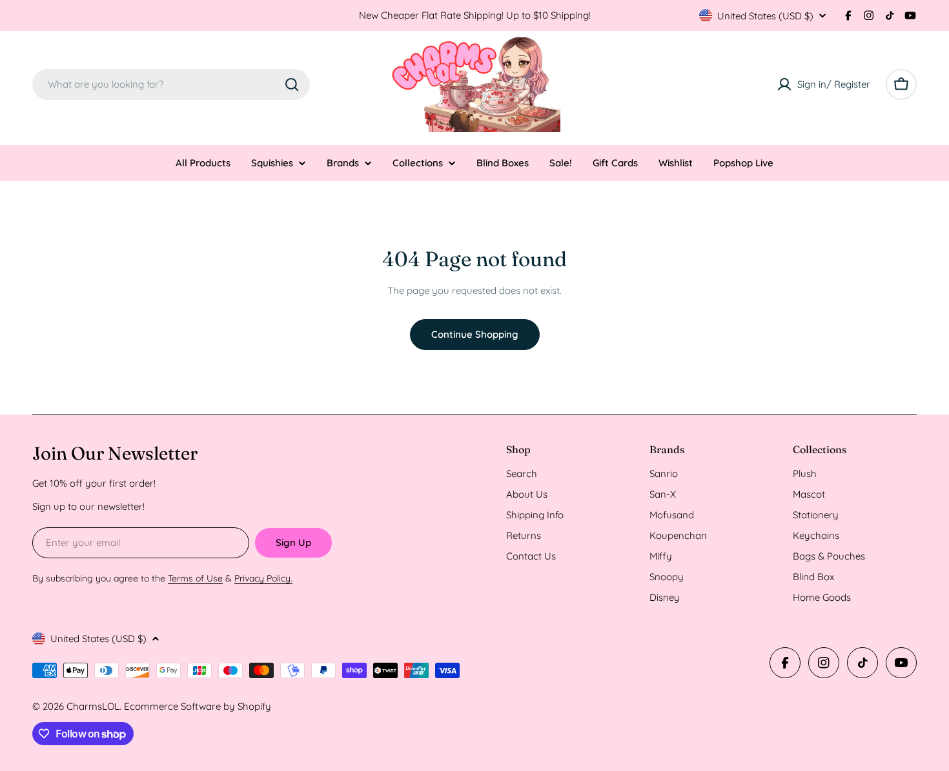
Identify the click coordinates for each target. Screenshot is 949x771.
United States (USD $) (765, 16)
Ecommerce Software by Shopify (197, 706)
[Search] (292, 84)
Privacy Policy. (263, 578)
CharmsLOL (92, 706)
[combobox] (171, 84)
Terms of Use (195, 578)
